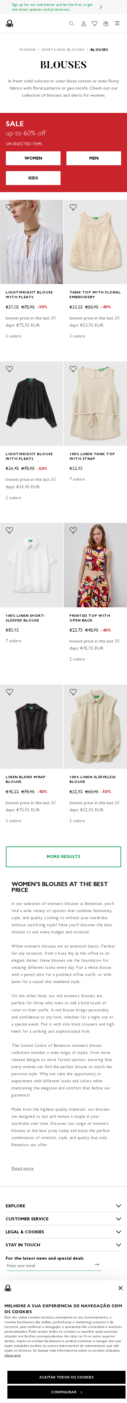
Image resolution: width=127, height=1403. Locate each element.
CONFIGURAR (63, 1392)
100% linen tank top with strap (92, 456)
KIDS (33, 178)
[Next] (101, 7)
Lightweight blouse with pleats (29, 294)
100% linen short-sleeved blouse (25, 617)
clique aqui (12, 1355)
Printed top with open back (89, 617)
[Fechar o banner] (120, 1288)
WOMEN (33, 158)
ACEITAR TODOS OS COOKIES (66, 1377)
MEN (94, 158)
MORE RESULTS (63, 856)
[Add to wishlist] (9, 207)
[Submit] (97, 1264)
